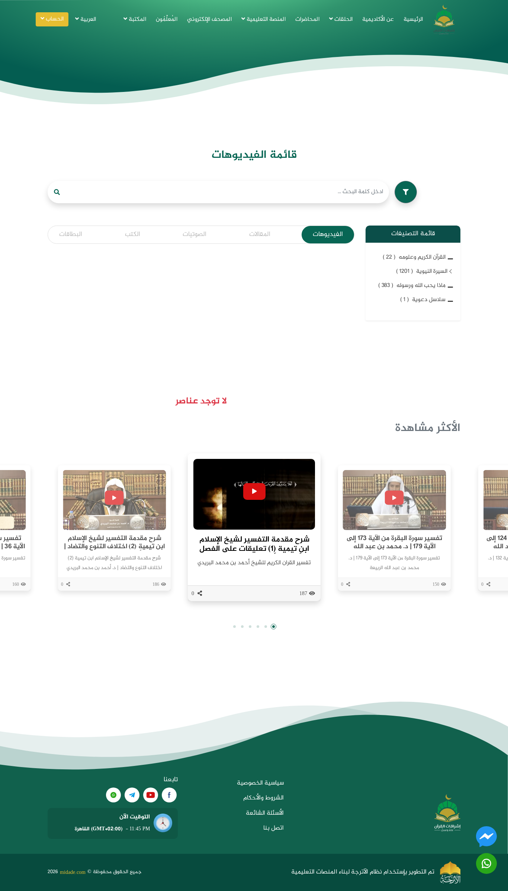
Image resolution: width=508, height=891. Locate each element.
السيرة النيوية (421, 271)
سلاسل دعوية (423, 300)
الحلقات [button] (343, 20)
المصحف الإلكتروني (209, 20)
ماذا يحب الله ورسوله (412, 286)
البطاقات (70, 234)
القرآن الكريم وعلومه (414, 257)
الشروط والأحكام (263, 798)
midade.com (73, 872)
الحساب (54, 19)
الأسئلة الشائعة (265, 813)
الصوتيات (194, 234)
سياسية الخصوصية (260, 783)
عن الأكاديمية (378, 20)
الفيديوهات (328, 234)
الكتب (132, 234)
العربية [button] (87, 20)
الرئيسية (413, 20)
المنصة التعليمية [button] (265, 20)
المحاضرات (307, 20)
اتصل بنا (273, 828)
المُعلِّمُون (166, 20)
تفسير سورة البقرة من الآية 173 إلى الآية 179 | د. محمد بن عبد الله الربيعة (394, 546)
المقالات (259, 234)
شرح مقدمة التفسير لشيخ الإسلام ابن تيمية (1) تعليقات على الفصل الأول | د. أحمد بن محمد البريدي (254, 549)
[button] (273, 626)
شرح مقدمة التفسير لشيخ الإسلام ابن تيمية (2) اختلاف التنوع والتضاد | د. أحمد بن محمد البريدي (114, 546)
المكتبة (136, 20)
